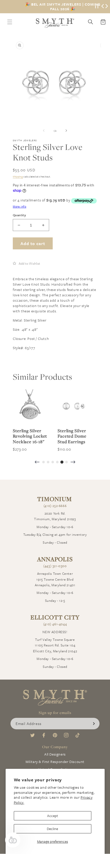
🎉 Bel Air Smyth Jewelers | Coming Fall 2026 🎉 (63, 6)
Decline (52, 828)
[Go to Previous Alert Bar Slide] (103, 6)
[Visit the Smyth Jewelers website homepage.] (55, 23)
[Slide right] (66, 130)
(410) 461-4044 (55, 624)
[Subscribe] (94, 724)
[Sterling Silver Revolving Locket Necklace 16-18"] (30, 406)
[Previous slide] (37, 462)
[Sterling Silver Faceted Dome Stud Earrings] (75, 406)
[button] (26, 263)
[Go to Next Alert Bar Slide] (107, 6)
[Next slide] (72, 462)
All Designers (55, 754)
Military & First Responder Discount (55, 761)
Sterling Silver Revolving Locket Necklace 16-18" (30, 436)
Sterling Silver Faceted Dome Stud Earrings (72, 436)
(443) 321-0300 (55, 565)
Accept (52, 815)
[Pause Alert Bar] (96, 7)
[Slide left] (43, 130)
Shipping (18, 176)
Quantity (19, 215)
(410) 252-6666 (55, 505)
